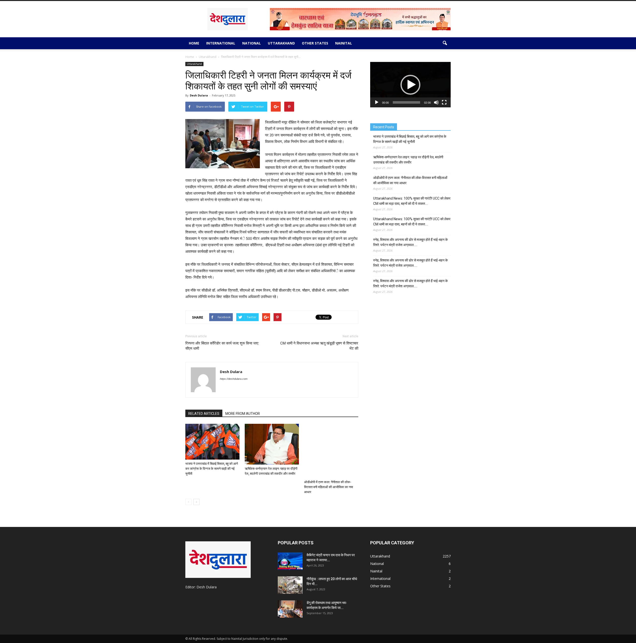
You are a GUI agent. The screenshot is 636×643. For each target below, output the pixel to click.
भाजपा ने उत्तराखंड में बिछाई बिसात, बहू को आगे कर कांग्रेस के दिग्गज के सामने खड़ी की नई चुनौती (211, 468)
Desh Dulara (199, 95)
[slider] (406, 102)
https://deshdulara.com (233, 378)
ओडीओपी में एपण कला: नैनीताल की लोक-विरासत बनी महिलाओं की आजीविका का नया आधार (328, 487)
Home (194, 43)
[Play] (376, 102)
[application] (410, 84)
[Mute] (436, 102)
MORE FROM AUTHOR (242, 414)
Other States (315, 43)
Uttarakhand (281, 43)
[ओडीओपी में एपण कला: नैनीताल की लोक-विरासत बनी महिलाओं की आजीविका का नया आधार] (331, 451)
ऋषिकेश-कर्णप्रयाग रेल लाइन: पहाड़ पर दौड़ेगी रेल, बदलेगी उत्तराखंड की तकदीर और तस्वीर (408, 159)
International (220, 43)
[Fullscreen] (444, 102)
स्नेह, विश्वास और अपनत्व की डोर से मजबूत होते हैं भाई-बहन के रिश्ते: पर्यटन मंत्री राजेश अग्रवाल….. (410, 242)
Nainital (343, 43)
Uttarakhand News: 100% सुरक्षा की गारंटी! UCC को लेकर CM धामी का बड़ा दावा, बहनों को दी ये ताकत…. (411, 201)
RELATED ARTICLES (203, 414)
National (251, 43)
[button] (445, 43)
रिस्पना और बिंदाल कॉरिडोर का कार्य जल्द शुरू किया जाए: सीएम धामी (222, 346)
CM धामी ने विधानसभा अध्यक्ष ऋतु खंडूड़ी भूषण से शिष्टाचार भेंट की (319, 346)
